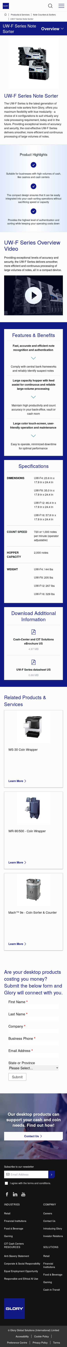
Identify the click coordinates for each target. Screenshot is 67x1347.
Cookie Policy (41, 1336)
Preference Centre (17, 1342)
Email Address (20, 1050)
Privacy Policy (40, 1342)
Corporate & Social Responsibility (22, 1263)
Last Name (17, 1014)
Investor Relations (53, 1236)
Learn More (15, 781)
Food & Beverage (13, 1228)
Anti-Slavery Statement (16, 1256)
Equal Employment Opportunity (21, 1271)
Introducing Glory (52, 1228)
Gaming (8, 1236)
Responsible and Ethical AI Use (21, 1278)
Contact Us (49, 1221)
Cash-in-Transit (51, 1289)
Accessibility (22, 1336)
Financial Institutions (15, 1221)
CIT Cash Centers (14, 1243)
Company (16, 1026)
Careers (47, 1213)
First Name (18, 1001)
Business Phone (21, 1038)
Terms (56, 1342)
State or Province (21, 1062)
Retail (7, 1213)
